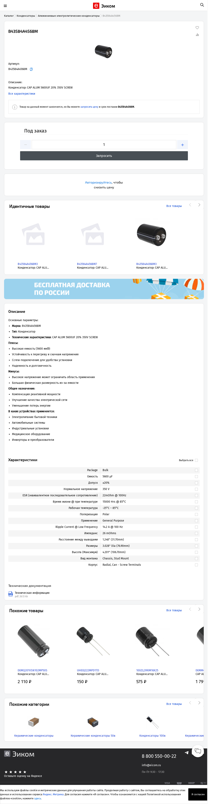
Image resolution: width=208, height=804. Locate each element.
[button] (104, 52)
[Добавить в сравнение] (197, 34)
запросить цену (89, 106)
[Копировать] (31, 69)
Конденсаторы (26, 15)
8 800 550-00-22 (159, 756)
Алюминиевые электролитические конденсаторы (69, 15)
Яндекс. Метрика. (53, 794)
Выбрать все (186, 460)
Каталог (9, 15)
